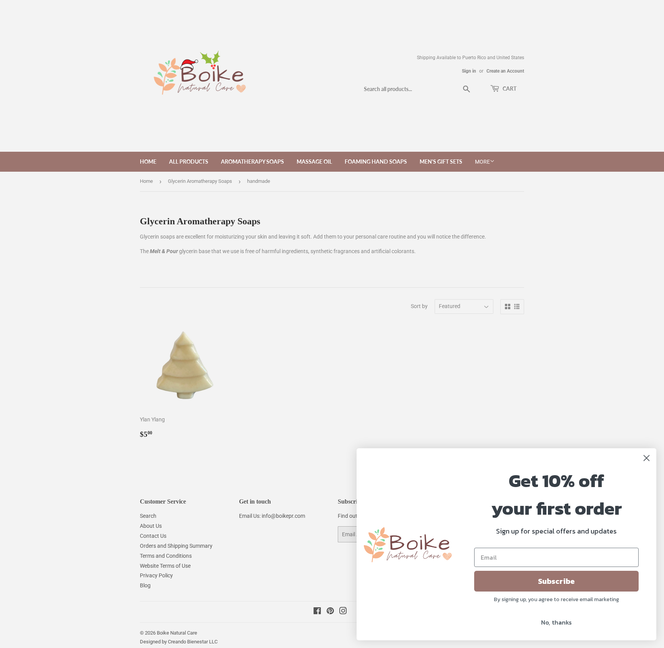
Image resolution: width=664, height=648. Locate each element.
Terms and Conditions (166, 556)
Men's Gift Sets (441, 161)
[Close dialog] (646, 458)
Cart (508, 88)
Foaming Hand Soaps (376, 161)
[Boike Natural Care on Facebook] (317, 612)
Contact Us (153, 536)
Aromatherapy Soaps (252, 161)
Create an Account (505, 71)
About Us (151, 526)
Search (148, 516)
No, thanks (556, 622)
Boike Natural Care (177, 633)
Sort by (419, 306)
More (482, 162)
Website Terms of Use (165, 566)
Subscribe (556, 581)
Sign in (469, 71)
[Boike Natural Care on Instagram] (343, 612)
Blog (145, 585)
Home (148, 161)
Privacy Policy (156, 575)
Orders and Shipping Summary (176, 546)
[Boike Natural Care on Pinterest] (330, 612)
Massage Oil (314, 161)
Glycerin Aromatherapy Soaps (200, 181)
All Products (188, 161)
